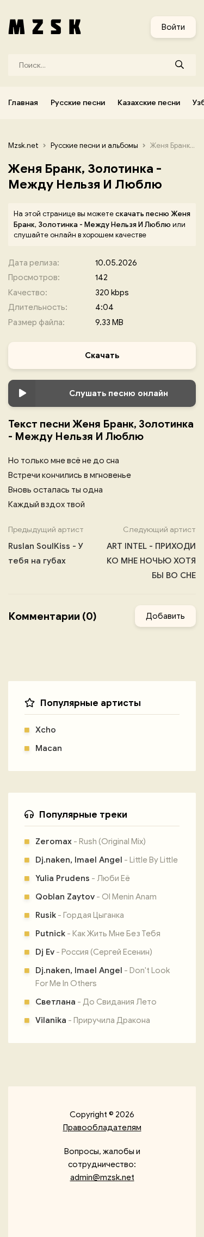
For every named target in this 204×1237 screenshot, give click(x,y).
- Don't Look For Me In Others (102, 977)
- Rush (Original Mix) (90, 841)
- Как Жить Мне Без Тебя (97, 933)
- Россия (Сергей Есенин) (93, 952)
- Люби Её (82, 878)
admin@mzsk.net (102, 1177)
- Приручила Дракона (92, 1020)
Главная (23, 102)
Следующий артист (151, 552)
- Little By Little (106, 860)
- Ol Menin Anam (96, 897)
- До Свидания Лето (96, 1002)
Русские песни (78, 102)
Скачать (102, 355)
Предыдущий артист (46, 545)
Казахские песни (149, 102)
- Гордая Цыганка (79, 915)
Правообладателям (102, 1127)
